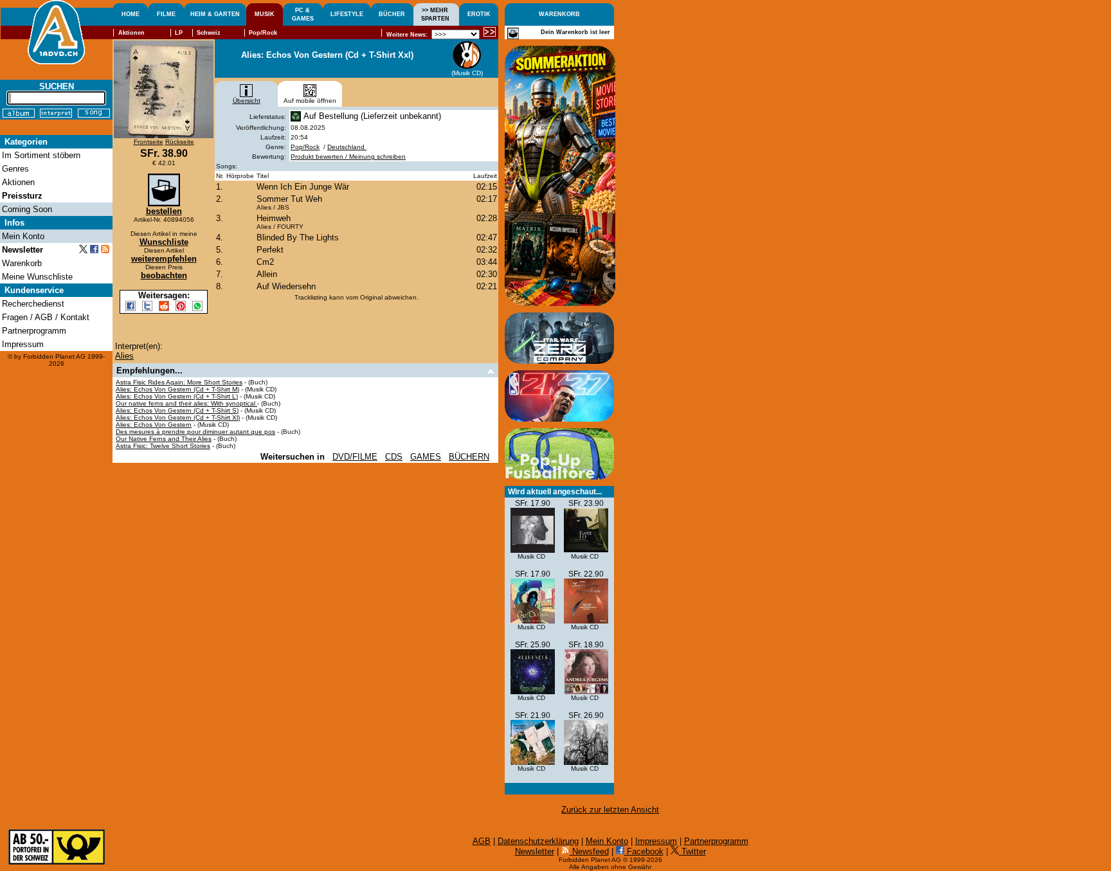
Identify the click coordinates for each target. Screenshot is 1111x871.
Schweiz (209, 33)
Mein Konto (607, 841)
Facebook (644, 851)
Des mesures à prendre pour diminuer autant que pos (195, 431)
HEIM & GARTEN (215, 14)
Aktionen (131, 33)
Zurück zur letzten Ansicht (610, 809)
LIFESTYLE (346, 14)
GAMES (425, 457)
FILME (166, 14)
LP (179, 33)
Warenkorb (22, 263)
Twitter (692, 851)
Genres (15, 169)
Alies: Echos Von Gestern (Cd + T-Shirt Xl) (178, 417)
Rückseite (179, 141)
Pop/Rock (305, 146)
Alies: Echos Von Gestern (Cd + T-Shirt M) (177, 389)
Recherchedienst (33, 304)
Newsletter (534, 851)
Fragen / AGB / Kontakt (45, 317)
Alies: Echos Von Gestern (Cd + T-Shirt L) (177, 396)
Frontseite (148, 141)
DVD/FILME (354, 457)
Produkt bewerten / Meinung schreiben (348, 156)
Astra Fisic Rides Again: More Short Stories (179, 382)
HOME (131, 14)
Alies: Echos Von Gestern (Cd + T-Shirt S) (177, 410)
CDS (393, 457)
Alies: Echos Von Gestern (154, 424)
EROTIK (479, 14)
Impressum (656, 841)
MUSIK (265, 14)
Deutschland (346, 146)
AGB (482, 841)
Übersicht (246, 100)
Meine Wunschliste (37, 277)
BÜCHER (392, 14)
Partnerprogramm (716, 841)
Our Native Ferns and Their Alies (164, 438)
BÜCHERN (469, 457)
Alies (124, 356)
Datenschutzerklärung (538, 841)
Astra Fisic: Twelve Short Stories (163, 445)
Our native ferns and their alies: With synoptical (186, 403)
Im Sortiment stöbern (41, 155)
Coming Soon (27, 209)
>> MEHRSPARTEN (435, 14)
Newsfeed (589, 851)
